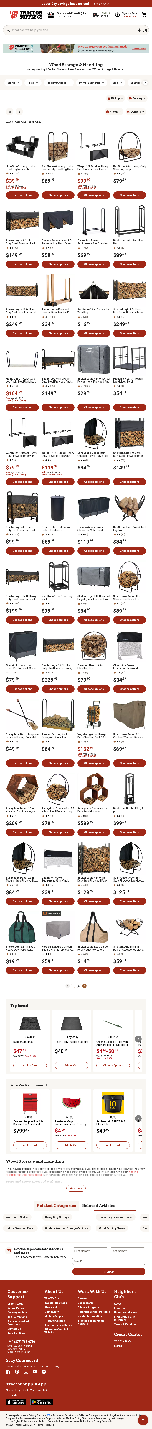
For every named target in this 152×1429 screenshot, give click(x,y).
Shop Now (100, 3)
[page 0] (67, 985)
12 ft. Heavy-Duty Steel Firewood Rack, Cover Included (21, 598)
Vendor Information (90, 1316)
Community (51, 1311)
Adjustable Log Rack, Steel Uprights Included (21, 380)
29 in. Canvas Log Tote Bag (93, 311)
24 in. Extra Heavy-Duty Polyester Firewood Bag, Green (20, 948)
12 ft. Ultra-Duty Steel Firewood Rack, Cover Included (57, 667)
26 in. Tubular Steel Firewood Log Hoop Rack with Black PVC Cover (22, 879)
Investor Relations (55, 1302)
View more (76, 1188)
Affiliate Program (88, 1307)
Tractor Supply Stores (58, 1325)
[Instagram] (26, 1372)
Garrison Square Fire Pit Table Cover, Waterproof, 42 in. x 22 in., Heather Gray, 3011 (58, 948)
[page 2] (84, 985)
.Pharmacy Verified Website (56, 1331)
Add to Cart (30, 1065)
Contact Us (14, 1328)
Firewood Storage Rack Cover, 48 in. (128, 667)
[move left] (13, 1039)
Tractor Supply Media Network (91, 1322)
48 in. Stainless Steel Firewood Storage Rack (93, 242)
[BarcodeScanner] (145, 30)
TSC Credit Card (124, 1341)
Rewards (119, 1308)
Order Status (15, 1303)
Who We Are (51, 1298)
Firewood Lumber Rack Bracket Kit (56, 311)
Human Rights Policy (17, 1421)
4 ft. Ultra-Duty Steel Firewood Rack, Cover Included (128, 454)
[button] (108, 3)
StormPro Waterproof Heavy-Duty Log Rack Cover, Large (93, 529)
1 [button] (73, 986)
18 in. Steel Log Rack (57, 598)
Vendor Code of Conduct (43, 1421)
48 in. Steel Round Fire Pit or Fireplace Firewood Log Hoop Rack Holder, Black (127, 598)
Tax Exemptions (17, 1317)
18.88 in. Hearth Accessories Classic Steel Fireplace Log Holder (129, 948)
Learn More (13, 1395)
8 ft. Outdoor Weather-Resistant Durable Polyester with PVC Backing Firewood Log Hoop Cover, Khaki (129, 736)
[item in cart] (144, 15)
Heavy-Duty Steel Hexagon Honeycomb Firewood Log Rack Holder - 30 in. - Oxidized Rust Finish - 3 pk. (92, 810)
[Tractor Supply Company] (26, 15)
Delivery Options (17, 1312)
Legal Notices (117, 1415)
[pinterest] (17, 1372)
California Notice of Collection (75, 1421)
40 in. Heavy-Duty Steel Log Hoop (129, 168)
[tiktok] (44, 1372)
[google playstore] (41, 1402)
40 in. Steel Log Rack (128, 242)
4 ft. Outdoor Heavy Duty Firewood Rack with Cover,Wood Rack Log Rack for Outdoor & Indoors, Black (22, 454)
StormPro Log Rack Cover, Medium (21, 667)
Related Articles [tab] (98, 1205)
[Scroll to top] (143, 1420)
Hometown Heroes (125, 1312)
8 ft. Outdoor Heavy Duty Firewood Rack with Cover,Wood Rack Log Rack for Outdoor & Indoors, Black (93, 168)
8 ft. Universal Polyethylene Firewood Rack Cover (93, 598)
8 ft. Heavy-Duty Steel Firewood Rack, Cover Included (57, 380)
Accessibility (134, 1415)
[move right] (138, 1039)
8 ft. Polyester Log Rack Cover (57, 242)
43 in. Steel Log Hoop (90, 667)
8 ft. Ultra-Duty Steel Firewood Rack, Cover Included (128, 311)
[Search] (8, 30)
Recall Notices (16, 1333)
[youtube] (35, 1372)
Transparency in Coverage (110, 1418)
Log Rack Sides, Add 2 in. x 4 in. (54, 736)
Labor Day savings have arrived (65, 4)
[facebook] (8, 1372)
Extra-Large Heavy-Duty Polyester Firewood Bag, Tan (92, 948)
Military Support (54, 1316)
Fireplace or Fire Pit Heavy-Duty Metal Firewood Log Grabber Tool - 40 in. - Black (22, 736)
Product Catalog (54, 1320)
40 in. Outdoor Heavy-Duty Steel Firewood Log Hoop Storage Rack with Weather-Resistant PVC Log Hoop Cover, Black (93, 454)
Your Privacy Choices (34, 1415)
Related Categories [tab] (56, 1205)
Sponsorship (85, 1302)
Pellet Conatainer (56, 529)
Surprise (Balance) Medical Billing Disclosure (69, 1418)
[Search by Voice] (139, 30)
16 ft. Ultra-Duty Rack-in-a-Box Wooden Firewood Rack (22, 311)
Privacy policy (13, 1415)
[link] (30, 69)
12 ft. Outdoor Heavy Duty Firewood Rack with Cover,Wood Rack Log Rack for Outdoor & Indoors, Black (58, 454)
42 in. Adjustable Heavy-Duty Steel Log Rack (58, 168)
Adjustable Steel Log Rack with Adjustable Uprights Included (21, 168)
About (117, 1303)
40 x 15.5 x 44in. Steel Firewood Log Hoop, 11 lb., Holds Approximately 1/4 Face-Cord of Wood (58, 810)
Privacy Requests (102, 1421)
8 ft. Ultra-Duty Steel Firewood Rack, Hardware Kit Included (21, 242)
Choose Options (113, 1065)
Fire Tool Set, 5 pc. (128, 810)
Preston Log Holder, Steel (128, 380)
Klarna (118, 1345)
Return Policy (15, 1308)
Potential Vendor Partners (94, 1311)
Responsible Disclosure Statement (24, 1418)
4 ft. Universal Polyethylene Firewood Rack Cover (93, 380)
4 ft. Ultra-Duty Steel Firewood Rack (92, 879)
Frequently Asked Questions (18, 1323)
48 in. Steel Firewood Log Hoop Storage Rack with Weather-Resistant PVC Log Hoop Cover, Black (129, 879)
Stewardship (52, 1307)
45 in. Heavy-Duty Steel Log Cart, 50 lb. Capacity (92, 736)
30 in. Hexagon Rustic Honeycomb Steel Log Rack (22, 810)
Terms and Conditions (64, 1415)
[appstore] (16, 1402)
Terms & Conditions (126, 1324)
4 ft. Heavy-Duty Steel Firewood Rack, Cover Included (21, 529)
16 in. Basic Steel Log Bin (129, 529)
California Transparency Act (93, 1415)
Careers (83, 1298)
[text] (109, 69)
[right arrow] (145, 83)
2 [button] (79, 986)
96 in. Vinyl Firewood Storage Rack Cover (55, 879)
